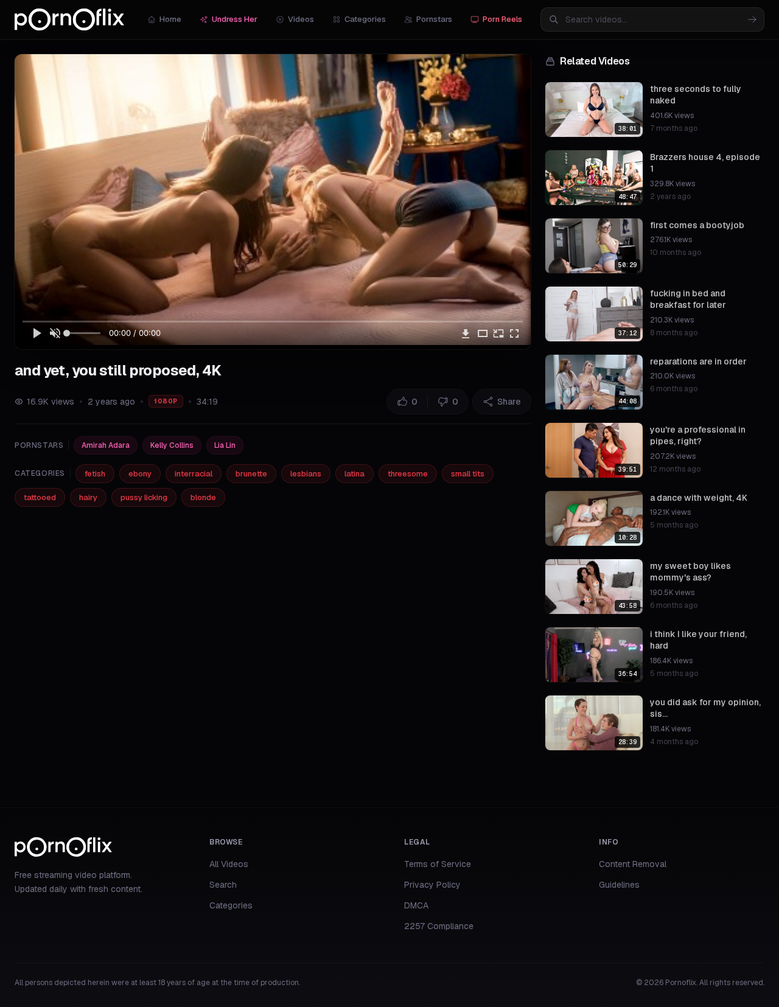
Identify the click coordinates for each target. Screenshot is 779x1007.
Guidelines (619, 884)
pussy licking (144, 497)
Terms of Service (437, 864)
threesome (408, 474)
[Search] (752, 19)
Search (223, 884)
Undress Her (234, 19)
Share (509, 401)
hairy (88, 497)
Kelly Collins (172, 445)
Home (170, 19)
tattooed (40, 497)
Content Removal (632, 864)
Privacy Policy (432, 884)
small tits (467, 474)
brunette (251, 474)
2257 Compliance (438, 926)
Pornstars (434, 19)
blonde (203, 497)
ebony (140, 474)
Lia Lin (225, 445)
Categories (365, 19)
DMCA (416, 905)
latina (354, 474)
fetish (95, 474)
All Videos (228, 864)
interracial (193, 474)
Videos (301, 19)
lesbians (305, 474)
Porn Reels (502, 19)
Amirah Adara (106, 445)
